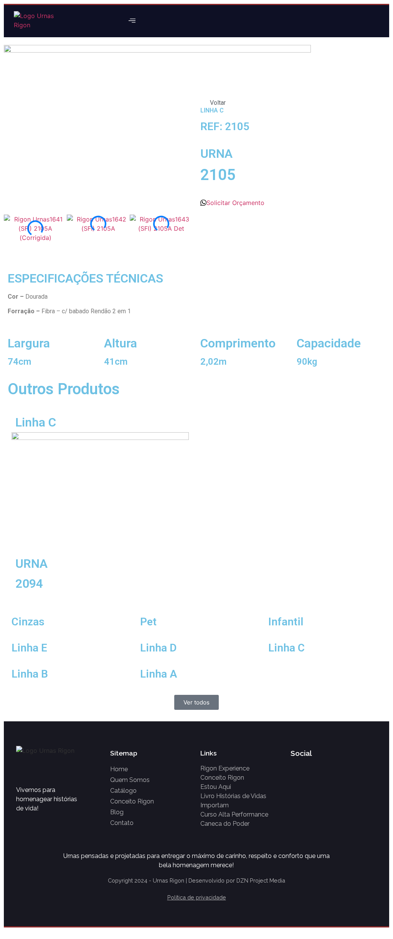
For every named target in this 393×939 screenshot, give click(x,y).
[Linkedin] (341, 769)
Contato (122, 823)
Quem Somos (130, 780)
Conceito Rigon (132, 801)
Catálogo (123, 790)
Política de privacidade (196, 897)
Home (119, 769)
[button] (132, 21)
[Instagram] (356, 21)
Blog (117, 812)
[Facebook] (341, 21)
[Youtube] (372, 21)
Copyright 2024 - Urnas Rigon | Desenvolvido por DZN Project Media (196, 880)
